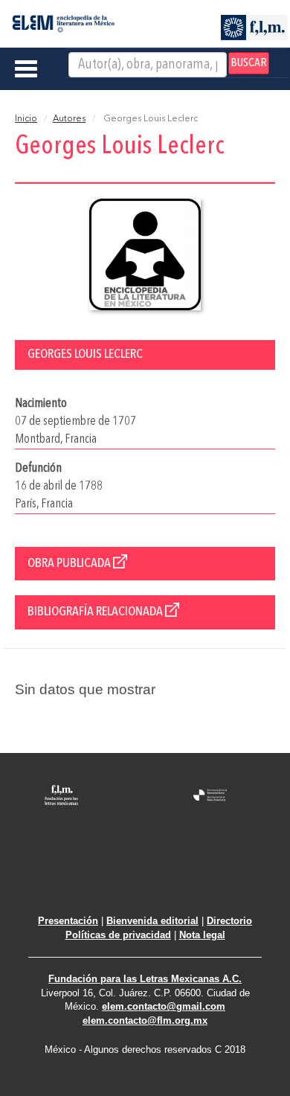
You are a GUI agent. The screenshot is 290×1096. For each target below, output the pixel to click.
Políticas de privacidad (118, 934)
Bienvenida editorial (152, 920)
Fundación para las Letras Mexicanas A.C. (145, 978)
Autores (69, 119)
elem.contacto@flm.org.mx (145, 1020)
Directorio (229, 920)
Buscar (249, 63)
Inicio (26, 119)
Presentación (68, 920)
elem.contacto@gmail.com (163, 1006)
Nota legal (202, 934)
